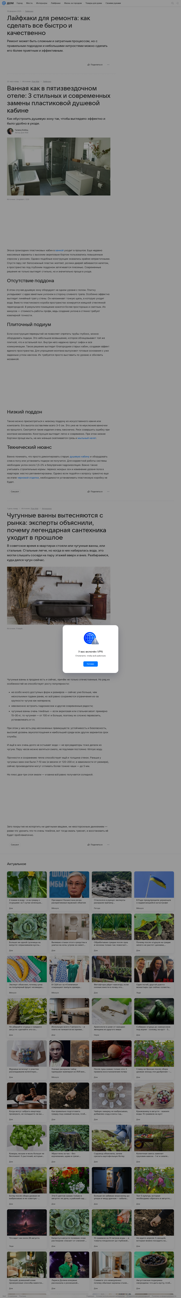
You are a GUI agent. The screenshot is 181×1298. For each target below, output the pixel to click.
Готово (90, 664)
